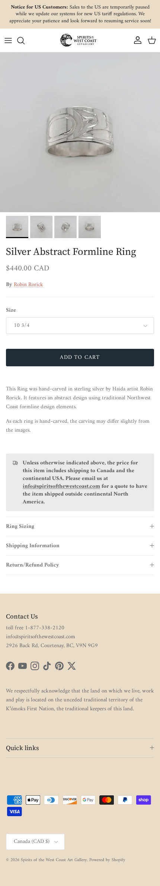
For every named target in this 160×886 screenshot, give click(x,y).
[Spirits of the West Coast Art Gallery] (80, 40)
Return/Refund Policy (32, 565)
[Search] (24, 40)
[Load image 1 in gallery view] (80, 132)
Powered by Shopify (107, 860)
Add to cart (80, 358)
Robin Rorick (28, 285)
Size (11, 310)
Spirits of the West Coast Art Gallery (54, 860)
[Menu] (8, 40)
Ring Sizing (20, 527)
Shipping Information (33, 546)
